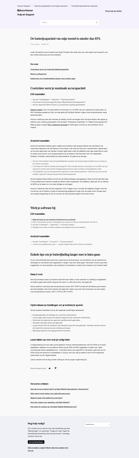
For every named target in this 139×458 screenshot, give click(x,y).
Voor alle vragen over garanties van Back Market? (50, 402)
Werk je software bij (38, 74)
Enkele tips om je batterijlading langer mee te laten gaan (52, 78)
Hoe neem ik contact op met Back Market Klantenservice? (53, 407)
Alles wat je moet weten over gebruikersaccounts (50, 393)
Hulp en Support (23, 6)
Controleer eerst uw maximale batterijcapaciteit (49, 69)
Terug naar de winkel (113, 11)
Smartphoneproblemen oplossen (84, 6)
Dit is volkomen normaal (57, 125)
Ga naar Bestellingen (36, 442)
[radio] (49, 368)
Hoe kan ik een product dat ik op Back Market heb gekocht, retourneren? (59, 389)
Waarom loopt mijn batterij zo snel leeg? (46, 398)
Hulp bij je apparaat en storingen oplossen (51, 6)
